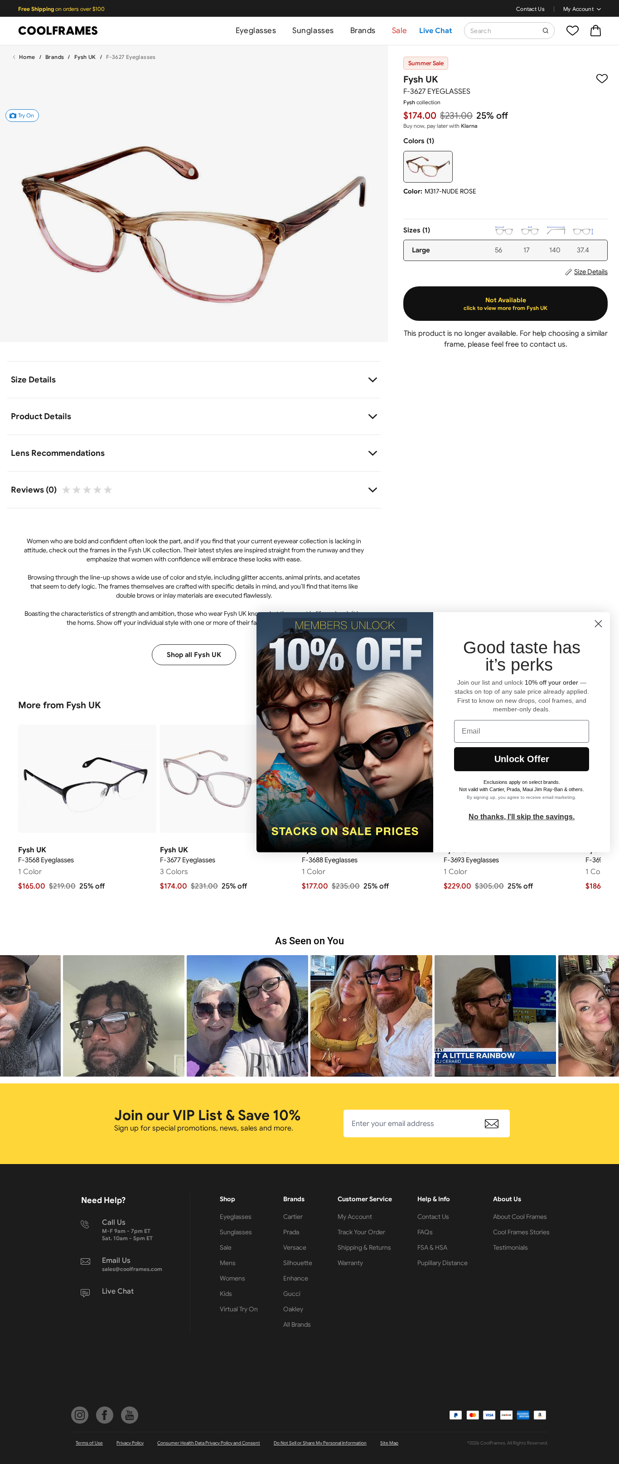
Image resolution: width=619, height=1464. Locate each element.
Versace (294, 1247)
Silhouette (297, 1263)
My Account (578, 8)
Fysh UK (85, 56)
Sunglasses (313, 30)
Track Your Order (361, 1232)
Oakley (293, 1309)
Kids (226, 1294)
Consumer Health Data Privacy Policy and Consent (208, 1443)
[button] (123, 1016)
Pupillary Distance (442, 1263)
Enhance (295, 1278)
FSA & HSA (432, 1247)
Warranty (350, 1263)
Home (27, 56)
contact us (548, 344)
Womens (232, 1278)
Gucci (291, 1294)
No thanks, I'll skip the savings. (522, 816)
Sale (399, 30)
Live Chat (435, 30)
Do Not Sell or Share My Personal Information (320, 1443)
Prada (291, 1232)
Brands (363, 30)
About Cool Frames (520, 1217)
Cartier (293, 1217)
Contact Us (530, 8)
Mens (228, 1263)
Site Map (389, 1443)
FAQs (425, 1232)
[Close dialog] (598, 624)
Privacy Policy (130, 1443)
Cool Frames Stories (521, 1232)
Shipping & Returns (364, 1247)
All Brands (297, 1324)
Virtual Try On (239, 1309)
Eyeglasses (256, 30)
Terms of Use (89, 1443)
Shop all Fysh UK (194, 655)
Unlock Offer (521, 759)
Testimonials (510, 1247)
